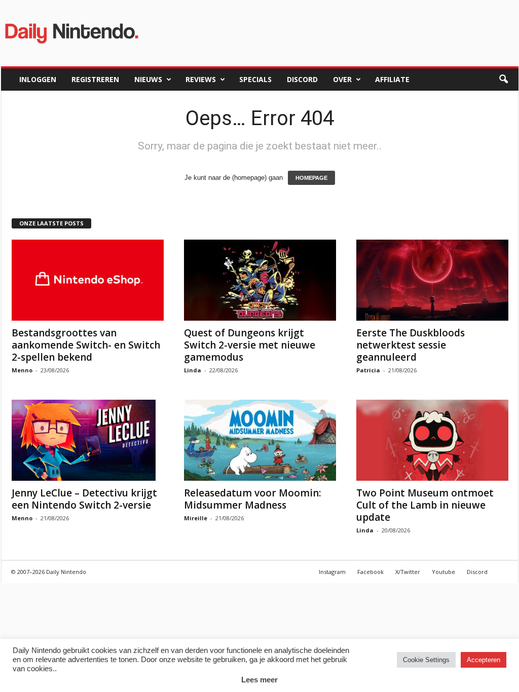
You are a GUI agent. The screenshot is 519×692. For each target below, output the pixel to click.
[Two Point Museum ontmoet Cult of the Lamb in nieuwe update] (432, 440)
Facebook (370, 571)
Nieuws (148, 79)
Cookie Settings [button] (426, 660)
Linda (192, 370)
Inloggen (37, 79)
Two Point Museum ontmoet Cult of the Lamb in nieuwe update (425, 505)
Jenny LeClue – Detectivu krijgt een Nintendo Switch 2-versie (84, 499)
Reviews (201, 79)
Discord (302, 79)
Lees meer (259, 679)
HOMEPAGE (311, 178)
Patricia (368, 370)
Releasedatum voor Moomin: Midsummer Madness (252, 499)
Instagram (332, 571)
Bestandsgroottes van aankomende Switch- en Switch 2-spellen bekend (86, 345)
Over (342, 79)
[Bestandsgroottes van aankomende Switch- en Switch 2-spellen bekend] (88, 280)
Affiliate (392, 79)
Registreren (95, 79)
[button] (503, 79)
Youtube (443, 571)
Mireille (195, 518)
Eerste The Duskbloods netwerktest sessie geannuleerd (410, 345)
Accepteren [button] (483, 660)
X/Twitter (407, 571)
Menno (22, 370)
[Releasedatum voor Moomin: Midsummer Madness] (260, 440)
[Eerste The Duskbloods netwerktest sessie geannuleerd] (432, 280)
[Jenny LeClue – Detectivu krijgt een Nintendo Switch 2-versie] (88, 440)
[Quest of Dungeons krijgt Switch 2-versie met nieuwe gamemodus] (260, 280)
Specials (255, 79)
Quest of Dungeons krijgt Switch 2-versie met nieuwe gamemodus (249, 345)
